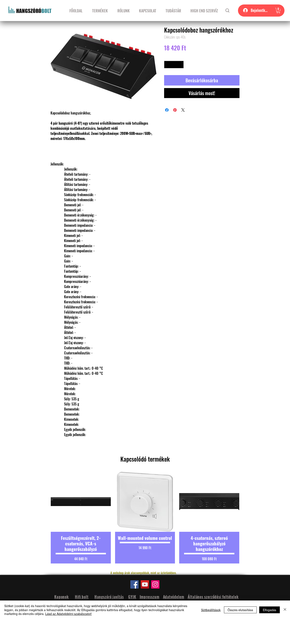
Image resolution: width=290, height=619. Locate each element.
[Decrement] (167, 64)
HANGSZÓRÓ (28, 11)
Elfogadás (269, 610)
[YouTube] (145, 584)
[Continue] (228, 10)
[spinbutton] (174, 64)
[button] (278, 10)
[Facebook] (134, 584)
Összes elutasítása (240, 610)
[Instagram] (155, 584)
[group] (145, 517)
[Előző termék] (43, 517)
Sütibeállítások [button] (211, 610)
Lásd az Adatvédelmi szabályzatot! (68, 614)
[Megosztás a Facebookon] (166, 110)
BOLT (46, 11)
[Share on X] (183, 110)
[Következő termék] (246, 517)
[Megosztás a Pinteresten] (174, 110)
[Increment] (180, 64)
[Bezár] (284, 610)
